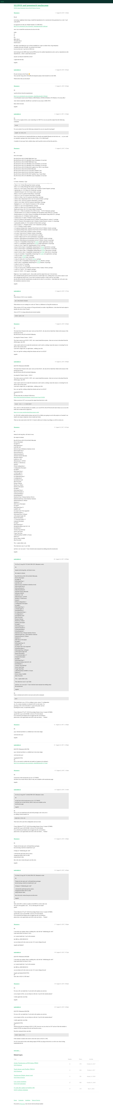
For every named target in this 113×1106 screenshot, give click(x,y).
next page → (17, 1050)
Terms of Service (36, 1100)
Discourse (22, 1103)
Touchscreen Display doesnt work (23, 1075)
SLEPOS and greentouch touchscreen (31, 5)
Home (15, 1100)
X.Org (37, 241)
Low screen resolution (20, 1081)
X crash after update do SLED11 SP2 (24, 1087)
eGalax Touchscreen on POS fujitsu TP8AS (26, 1063)
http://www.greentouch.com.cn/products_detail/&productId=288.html (30, 26)
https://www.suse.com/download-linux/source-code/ (26, 412)
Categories (21, 1100)
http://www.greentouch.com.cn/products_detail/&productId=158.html (30, 96)
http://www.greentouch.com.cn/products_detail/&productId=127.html (30, 763)
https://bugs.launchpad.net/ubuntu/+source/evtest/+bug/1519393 (29, 397)
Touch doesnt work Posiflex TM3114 (24, 1069)
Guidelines (27, 1100)
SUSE (2, 1)
